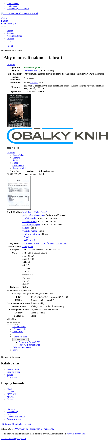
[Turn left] (8, 324)
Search (10, 31)
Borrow (11, 64)
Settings (13, 438)
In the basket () (8, 23)
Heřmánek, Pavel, (32, 70)
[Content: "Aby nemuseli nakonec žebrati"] (19, 209)
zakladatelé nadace (30, 243)
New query (12, 377)
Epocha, (34, 82)
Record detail (13, 369)
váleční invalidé (29, 221)
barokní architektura (31, 234)
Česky (4, 18)
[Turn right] (11, 324)
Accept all (5, 438)
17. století (26, 237)
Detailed (10, 391)
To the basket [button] (19, 326)
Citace (9, 399)
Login (10, 46)
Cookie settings (14, 419)
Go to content (13, 3)
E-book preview (20, 339)
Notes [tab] (15, 163)
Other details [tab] (18, 165)
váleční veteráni (29, 218)
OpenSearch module (16, 416)
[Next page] (16, 324)
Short (9, 389)
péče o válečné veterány (33, 215)
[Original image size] (13, 322)
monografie (27, 246)
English (4, 21)
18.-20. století (28, 240)
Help (9, 41)
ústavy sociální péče (31, 224)
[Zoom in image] (8, 322)
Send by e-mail (13, 372)
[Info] (19, 322)
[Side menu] (2, 26)
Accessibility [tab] (18, 155)
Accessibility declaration (18, 8)
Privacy (10, 414)
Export (10, 374)
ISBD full (11, 394)
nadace (25, 228)
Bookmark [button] (17, 331)
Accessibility (12, 411)
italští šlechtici (47, 243)
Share (15, 350)
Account (10, 33)
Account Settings (14, 36)
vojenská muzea (29, 231)
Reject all (21, 438)
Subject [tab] (15, 160)
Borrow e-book (19, 336)
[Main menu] (5, 26)
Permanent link (19, 329)
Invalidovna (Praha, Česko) (34, 212)
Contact (10, 38)
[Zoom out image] (11, 322)
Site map (11, 409)
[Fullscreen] (16, 322)
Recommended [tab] (19, 168)
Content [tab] (16, 158)
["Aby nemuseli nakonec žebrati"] (19, 126)
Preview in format (29, 342)
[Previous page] (13, 324)
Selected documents (21, 347)
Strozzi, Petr (61, 243)
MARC (10, 397)
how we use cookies (76, 433)
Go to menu (12, 6)
